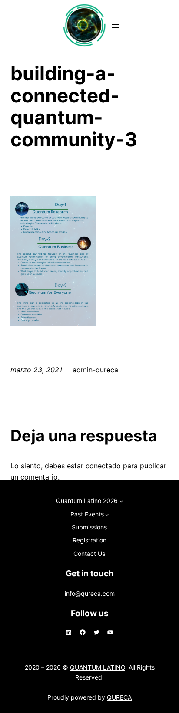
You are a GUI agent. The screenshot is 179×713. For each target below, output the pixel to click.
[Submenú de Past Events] (107, 514)
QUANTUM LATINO (97, 667)
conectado (103, 465)
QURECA (119, 697)
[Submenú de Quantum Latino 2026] (121, 501)
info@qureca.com (90, 593)
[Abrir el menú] (115, 26)
